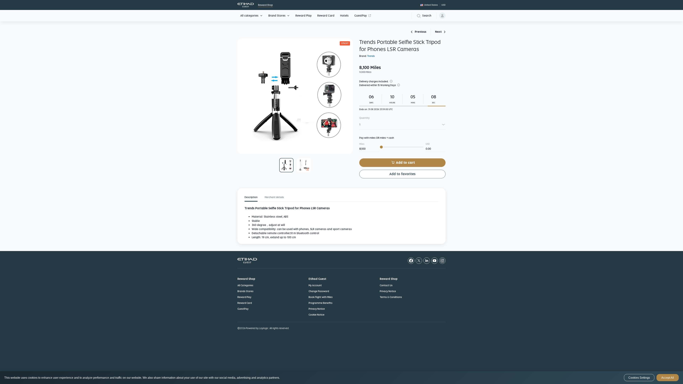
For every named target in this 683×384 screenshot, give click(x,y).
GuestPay (360, 15)
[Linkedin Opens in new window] (426, 260)
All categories (249, 15)
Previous (420, 32)
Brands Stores (245, 291)
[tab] (251, 198)
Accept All (667, 377)
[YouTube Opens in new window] (434, 260)
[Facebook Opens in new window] (411, 260)
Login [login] (442, 15)
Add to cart (405, 162)
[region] (341, 377)
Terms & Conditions (391, 297)
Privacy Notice (317, 308)
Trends (371, 56)
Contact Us (386, 285)
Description (251, 197)
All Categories (245, 285)
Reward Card (325, 15)
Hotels (344, 15)
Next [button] (348, 96)
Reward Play (303, 15)
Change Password (319, 291)
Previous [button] (242, 96)
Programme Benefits (320, 303)
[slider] (381, 147)
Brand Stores (276, 15)
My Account (315, 285)
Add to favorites (402, 174)
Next (438, 32)
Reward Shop (245, 5)
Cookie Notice (316, 314)
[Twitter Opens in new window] (419, 260)
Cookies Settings (639, 377)
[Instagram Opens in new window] (442, 260)
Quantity (364, 117)
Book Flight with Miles (321, 297)
